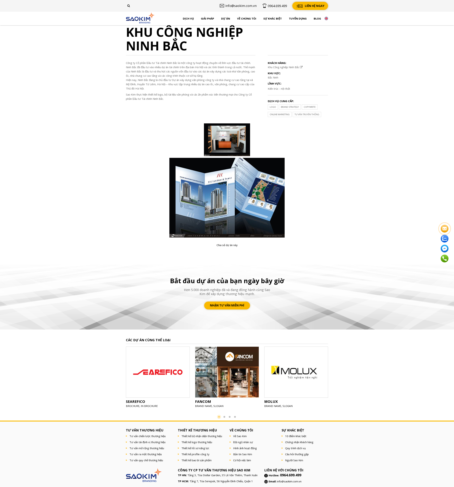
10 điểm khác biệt (295, 436)
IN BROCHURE (149, 406)
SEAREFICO (135, 401)
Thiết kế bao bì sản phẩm (196, 460)
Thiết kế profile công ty (195, 454)
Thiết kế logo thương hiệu (196, 442)
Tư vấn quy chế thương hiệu (146, 460)
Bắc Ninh (273, 77)
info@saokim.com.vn (289, 481)
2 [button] (224, 417)
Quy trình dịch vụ (295, 448)
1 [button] (219, 417)
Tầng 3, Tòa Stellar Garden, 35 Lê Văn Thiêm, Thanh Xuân (222, 475)
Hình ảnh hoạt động (245, 448)
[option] (157, 378)
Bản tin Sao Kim (242, 454)
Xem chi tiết (158, 381)
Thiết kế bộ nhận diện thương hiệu (201, 436)
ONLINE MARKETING (280, 114)
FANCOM (203, 401)
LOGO (273, 106)
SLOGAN (218, 406)
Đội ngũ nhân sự (243, 442)
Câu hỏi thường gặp (297, 454)
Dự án (225, 18)
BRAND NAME (203, 406)
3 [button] (229, 417)
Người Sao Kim (294, 460)
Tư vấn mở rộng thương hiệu (146, 448)
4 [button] (235, 417)
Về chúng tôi (246, 18)
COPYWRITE (309, 106)
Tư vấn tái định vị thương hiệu (147, 442)
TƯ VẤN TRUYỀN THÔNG (307, 114)
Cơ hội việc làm (242, 460)
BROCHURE (132, 406)
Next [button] (333, 378)
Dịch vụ (188, 18)
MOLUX (271, 401)
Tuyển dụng (298, 18)
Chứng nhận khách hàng (299, 442)
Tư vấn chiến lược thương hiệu (147, 436)
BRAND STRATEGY (290, 106)
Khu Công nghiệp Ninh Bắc (284, 67)
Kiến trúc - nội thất (279, 88)
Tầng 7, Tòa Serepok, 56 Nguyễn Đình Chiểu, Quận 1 (221, 481)
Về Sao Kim (240, 436)
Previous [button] (120, 378)
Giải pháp (207, 18)
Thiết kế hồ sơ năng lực (195, 448)
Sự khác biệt (272, 18)
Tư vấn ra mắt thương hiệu (145, 454)
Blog (317, 18)
